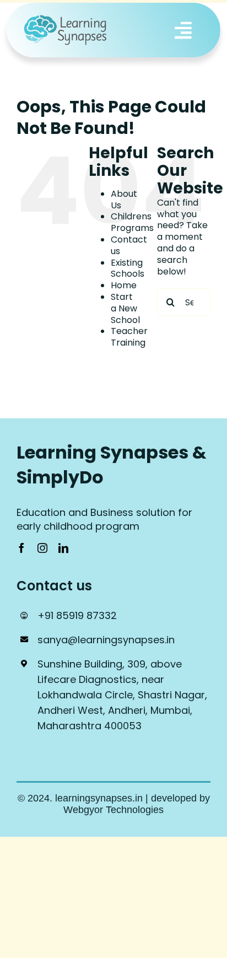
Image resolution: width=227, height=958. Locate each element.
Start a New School (125, 308)
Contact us (129, 245)
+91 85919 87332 (77, 615)
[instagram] (42, 548)
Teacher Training (129, 337)
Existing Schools (127, 268)
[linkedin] (63, 548)
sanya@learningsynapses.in (106, 640)
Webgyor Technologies (113, 809)
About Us (124, 199)
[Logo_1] (66, 18)
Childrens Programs (132, 222)
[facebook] (21, 548)
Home (124, 285)
